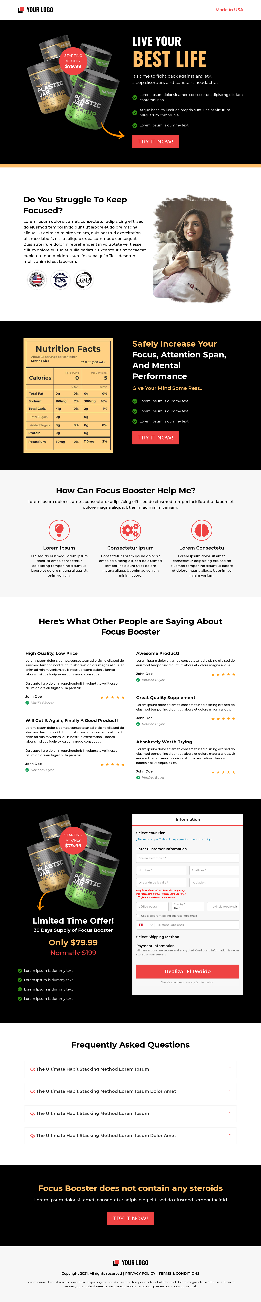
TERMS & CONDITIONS (178, 1273)
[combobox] (223, 906)
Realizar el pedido (188, 971)
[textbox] (223, 906)
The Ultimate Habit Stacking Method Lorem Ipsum (89, 1069)
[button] (130, 1069)
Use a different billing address (169, 915)
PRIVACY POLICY (140, 1273)
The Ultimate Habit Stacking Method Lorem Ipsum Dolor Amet (103, 1091)
